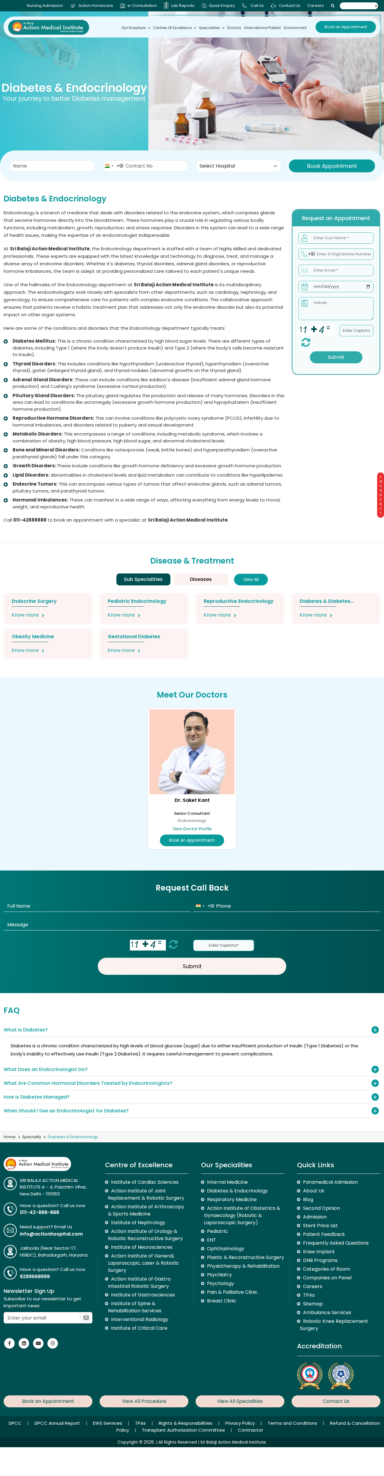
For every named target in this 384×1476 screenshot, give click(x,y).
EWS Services (108, 1423)
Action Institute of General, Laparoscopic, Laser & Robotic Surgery (143, 1263)
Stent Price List (320, 1225)
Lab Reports (182, 5)
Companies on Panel (327, 1277)
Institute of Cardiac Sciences (144, 1182)
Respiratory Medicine (232, 1199)
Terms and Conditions (293, 1423)
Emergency (380, 495)
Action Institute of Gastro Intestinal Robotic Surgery (139, 1282)
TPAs (309, 1295)
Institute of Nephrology (138, 1222)
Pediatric (217, 1231)
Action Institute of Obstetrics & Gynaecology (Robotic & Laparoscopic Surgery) (242, 1215)
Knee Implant (319, 1251)
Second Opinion (321, 1208)
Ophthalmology (225, 1248)
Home (10, 1136)
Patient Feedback (324, 1234)
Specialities (209, 27)
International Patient (262, 27)
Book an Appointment (346, 27)
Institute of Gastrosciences (143, 1294)
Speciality (31, 1136)
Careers (316, 5)
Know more (25, 615)
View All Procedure (144, 1401)
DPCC (16, 1423)
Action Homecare (96, 5)
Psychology (220, 1283)
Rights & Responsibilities (186, 1423)
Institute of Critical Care (139, 1328)
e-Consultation (142, 5)
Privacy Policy (240, 1423)
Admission (315, 1216)
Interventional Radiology (139, 1319)
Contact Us (289, 5)
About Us (313, 1190)
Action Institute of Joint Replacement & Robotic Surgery (146, 1194)
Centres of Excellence (172, 27)
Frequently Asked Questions (336, 1242)
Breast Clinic (221, 1300)
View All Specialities (240, 1401)
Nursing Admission (45, 5)
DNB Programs (320, 1260)
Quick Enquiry (222, 5)
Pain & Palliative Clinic (232, 1292)
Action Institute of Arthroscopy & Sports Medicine (146, 1210)
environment (295, 27)
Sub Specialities (143, 579)
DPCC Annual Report (57, 1423)
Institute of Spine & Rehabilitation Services (134, 1307)
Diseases (201, 579)
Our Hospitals (134, 27)
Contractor (250, 1430)
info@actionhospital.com (51, 1233)
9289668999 (35, 1276)
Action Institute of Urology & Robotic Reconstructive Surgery (145, 1235)
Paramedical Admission (330, 1182)
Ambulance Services (327, 1312)
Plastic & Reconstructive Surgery (245, 1257)
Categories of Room (326, 1269)
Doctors (234, 27)
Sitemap (313, 1303)
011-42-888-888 (39, 1212)
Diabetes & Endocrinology (237, 1190)
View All (251, 579)
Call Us (257, 5)
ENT (211, 1239)
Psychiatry (219, 1274)
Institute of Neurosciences (141, 1247)
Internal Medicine (227, 1182)
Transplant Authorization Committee (184, 1430)
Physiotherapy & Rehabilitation (243, 1266)
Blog (308, 1199)
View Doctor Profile (192, 829)
